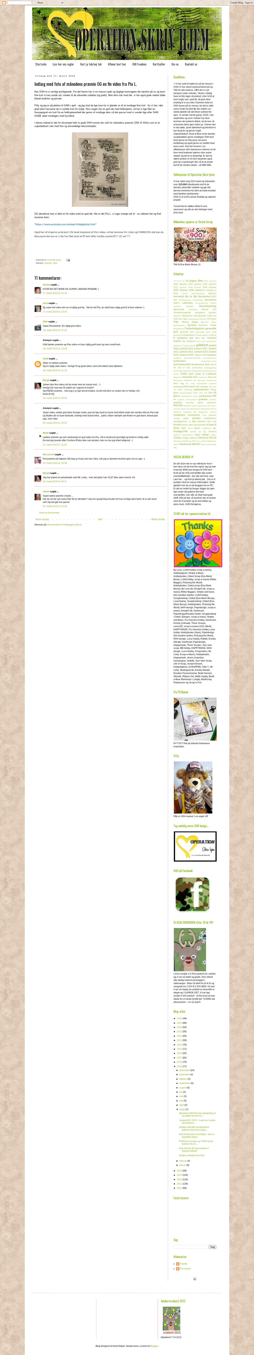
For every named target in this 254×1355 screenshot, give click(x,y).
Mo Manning (199, 380)
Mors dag (178, 383)
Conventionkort (201, 303)
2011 (180, 1183)
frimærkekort (178, 329)
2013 (180, 1175)
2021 (180, 1040)
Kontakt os (191, 64)
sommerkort (194, 415)
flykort (213, 322)
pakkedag (188, 390)
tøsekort (212, 431)
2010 (180, 1188)
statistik (176, 418)
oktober (183, 1079)
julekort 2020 (201, 348)
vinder (205, 434)
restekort (187, 406)
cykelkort (177, 306)
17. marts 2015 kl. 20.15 (55, 293)
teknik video (187, 425)
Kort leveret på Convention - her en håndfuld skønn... (196, 1135)
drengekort (200, 312)
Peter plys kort (200, 393)
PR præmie (178, 399)
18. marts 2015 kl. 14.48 (55, 348)
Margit (46, 380)
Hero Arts (200, 338)
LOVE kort (186, 373)
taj (190, 421)
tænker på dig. (198, 432)
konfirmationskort (182, 364)
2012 (180, 1179)
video (54, 263)
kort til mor (184, 367)
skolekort (177, 412)
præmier (177, 402)
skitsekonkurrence (208, 409)
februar (183, 1161)
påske (200, 402)
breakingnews (185, 300)
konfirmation (179, 361)
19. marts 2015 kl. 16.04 (55, 398)
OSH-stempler (201, 386)
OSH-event (188, 386)
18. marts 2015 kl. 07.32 (55, 330)
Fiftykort (185, 322)
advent (185, 293)
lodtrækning (208, 371)
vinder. (213, 435)
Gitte (45, 321)
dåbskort (177, 316)
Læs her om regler (63, 64)
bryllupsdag (198, 300)
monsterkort (211, 380)
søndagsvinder (180, 421)
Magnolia (177, 377)
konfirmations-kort (208, 361)
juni (181, 1096)
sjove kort (185, 409)
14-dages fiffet (194, 280)
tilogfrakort (206, 428)
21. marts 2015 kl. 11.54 (55, 444)
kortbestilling (197, 368)
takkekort (201, 421)
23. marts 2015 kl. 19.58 (55, 463)
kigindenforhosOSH (192, 358)
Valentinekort (187, 435)
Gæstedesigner (202, 335)
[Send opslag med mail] (68, 260)
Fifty (176, 321)
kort (207, 364)
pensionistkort (186, 393)
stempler (196, 418)
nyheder (212, 383)
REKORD (178, 405)
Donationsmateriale (182, 312)
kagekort (212, 355)
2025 (180, 1023)
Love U (199, 373)
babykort (212, 293)
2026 (180, 1018)
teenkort (177, 424)
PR (214, 395)
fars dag (183, 319)
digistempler (178, 309)
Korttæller (159, 64)
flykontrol (204, 322)
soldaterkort (179, 415)
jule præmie (191, 346)
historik (177, 341)
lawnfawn (188, 371)
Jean (45, 303)
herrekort (211, 338)
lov (215, 371)
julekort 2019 (186, 348)
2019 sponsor (180, 284)
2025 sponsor (180, 290)
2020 (180, 1044)
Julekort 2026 (200, 355)
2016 (180, 1062)
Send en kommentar (49, 512)
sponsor (212, 415)
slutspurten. (203, 412)
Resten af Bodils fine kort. (192, 1155)
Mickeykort (177, 380)
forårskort (203, 325)
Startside (40, 64)
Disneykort (193, 309)
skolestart (187, 412)
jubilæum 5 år (179, 346)
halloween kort (185, 338)
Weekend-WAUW (190, 444)
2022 (180, 1036)
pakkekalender (201, 389)
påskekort (211, 402)
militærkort (188, 380)
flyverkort (192, 325)
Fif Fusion (211, 319)
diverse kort (209, 309)
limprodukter (197, 371)
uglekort (176, 435)
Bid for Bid (191, 296)
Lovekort (211, 373)
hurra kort (201, 341)
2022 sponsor (180, 287)
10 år (175, 281)
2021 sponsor (209, 284)
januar (183, 1165)
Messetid (212, 377)
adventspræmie (198, 293)
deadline (190, 306)
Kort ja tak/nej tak (91, 64)
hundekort (190, 341)
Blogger (154, 1346)
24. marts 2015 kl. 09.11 (55, 481)
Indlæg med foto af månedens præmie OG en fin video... (194, 1128)
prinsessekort (191, 399)
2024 (180, 1027)
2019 (180, 1049)
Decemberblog (207, 306)
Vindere (177, 437)
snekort (213, 412)
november (184, 1074)
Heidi (45, 358)
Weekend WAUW (207, 437)
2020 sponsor (195, 284)
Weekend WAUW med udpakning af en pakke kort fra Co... (197, 1114)
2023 (180, 1031)
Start (100, 519)
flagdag (195, 322)
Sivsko (46, 284)
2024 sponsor (209, 287)
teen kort (211, 421)
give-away (200, 332)
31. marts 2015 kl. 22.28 (55, 506)
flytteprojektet (179, 325)
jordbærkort (211, 341)
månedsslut (202, 383)
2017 (180, 1057)
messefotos (202, 377)
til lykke (210, 424)
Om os (175, 64)
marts (182, 1109)
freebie (213, 325)
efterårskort (187, 316)
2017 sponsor (210, 281)
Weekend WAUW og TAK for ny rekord (190, 441)
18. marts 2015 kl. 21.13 (55, 370)
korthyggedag (210, 368)
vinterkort (193, 438)
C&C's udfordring (183, 303)
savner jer (205, 406)
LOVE (176, 374)
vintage (185, 438)
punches (190, 402)
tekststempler (200, 425)
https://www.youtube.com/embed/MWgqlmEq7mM (65, 224)
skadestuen (195, 409)
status (186, 418)
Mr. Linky (190, 383)
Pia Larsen (48, 454)
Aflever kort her (117, 64)
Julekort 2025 (186, 355)
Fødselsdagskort (194, 328)
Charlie (183, 1263)
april (181, 1105)
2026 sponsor (196, 290)
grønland (177, 335)
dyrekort (212, 312)
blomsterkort (204, 296)
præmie (47, 263)
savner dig (196, 406)
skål (194, 412)
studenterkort (210, 418)
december (184, 1070)
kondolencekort (209, 358)
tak (194, 421)
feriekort (202, 319)
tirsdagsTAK (180, 431)
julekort (202, 345)
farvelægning (193, 319)
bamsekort (178, 296)
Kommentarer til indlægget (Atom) (64, 524)
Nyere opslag (42, 519)
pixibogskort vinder (189, 396)
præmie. (212, 399)
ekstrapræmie (200, 316)
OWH (180, 390)
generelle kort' (187, 332)
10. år (182, 281)
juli (181, 1092)
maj (181, 1100)
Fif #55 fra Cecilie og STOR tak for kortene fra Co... (196, 1142)
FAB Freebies (139, 64)
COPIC (213, 303)
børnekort (210, 299)
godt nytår (211, 332)
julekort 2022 (186, 351)
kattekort (177, 358)
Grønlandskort (188, 335)
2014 (180, 1170)
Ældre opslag (158, 519)
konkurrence (198, 364)
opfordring (178, 386)
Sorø (204, 415)
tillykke (197, 428)
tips (214, 428)
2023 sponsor (194, 287)
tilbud (190, 428)
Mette (46, 433)
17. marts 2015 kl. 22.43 (55, 311)
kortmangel (178, 371)
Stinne (46, 491)
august (183, 1087)
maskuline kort (189, 377)
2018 (180, 1053)
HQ (183, 341)
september (185, 1083)
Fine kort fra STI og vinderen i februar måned (194, 1149)
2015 (180, 1066)
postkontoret (205, 396)
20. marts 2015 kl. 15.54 (55, 423)
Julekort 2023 (201, 351)
